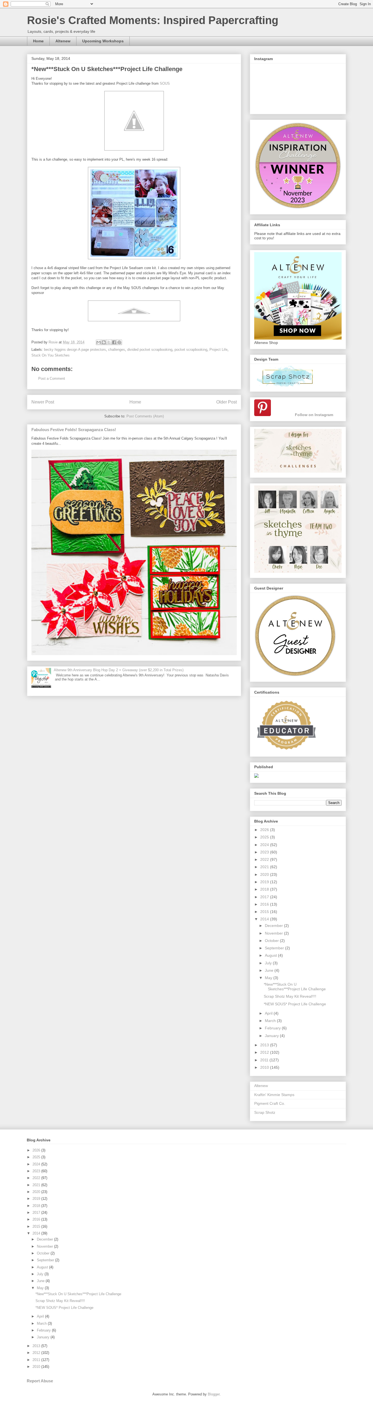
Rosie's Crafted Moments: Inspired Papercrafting (152, 20)
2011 (265, 1060)
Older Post (226, 402)
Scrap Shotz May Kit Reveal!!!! (290, 996)
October (272, 940)
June (269, 970)
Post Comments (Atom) (145, 416)
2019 (265, 882)
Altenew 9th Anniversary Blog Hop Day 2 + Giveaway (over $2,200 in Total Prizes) (118, 670)
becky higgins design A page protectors (75, 349)
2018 (265, 889)
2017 (265, 897)
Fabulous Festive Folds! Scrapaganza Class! (73, 429)
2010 (265, 1067)
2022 (265, 859)
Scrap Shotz (264, 1112)
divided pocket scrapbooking (149, 349)
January (272, 1035)
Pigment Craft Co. (269, 1103)
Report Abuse (40, 1381)
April (269, 1013)
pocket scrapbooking (190, 349)
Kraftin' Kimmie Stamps (274, 1094)
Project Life (218, 349)
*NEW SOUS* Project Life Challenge (295, 1004)
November (274, 933)
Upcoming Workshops (103, 41)
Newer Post (42, 402)
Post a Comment (51, 378)
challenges (116, 349)
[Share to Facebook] (114, 342)
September (275, 948)
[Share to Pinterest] (119, 342)
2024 (265, 845)
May (269, 978)
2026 (265, 829)
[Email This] (98, 342)
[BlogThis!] (103, 342)
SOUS (165, 83)
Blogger (214, 1394)
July (269, 963)
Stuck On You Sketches (50, 355)
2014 (265, 919)
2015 (265, 911)
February (273, 1028)
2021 (265, 867)
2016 (265, 904)
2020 (265, 874)
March (271, 1020)
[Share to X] (109, 342)
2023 (265, 852)
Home (38, 41)
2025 (265, 837)
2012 (265, 1052)
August (271, 955)
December (274, 925)
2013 (265, 1045)
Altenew (62, 41)
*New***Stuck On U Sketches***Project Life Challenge (295, 986)
